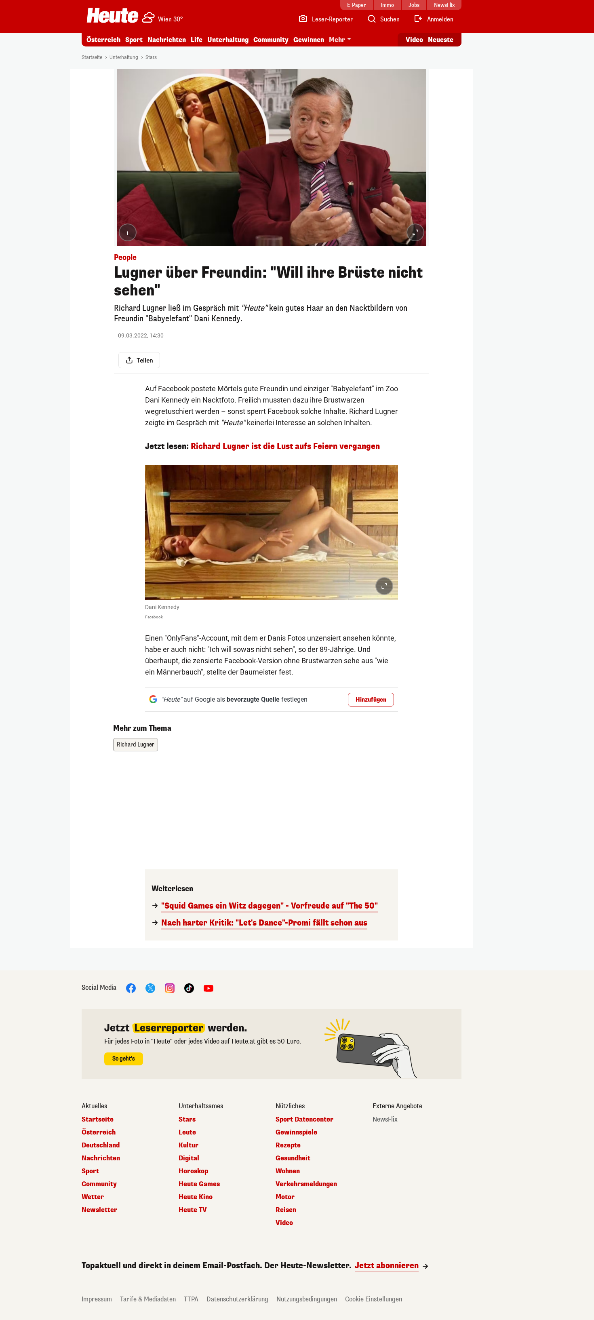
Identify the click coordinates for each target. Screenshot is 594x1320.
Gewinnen (308, 40)
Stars (151, 57)
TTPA (191, 1299)
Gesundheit (293, 1158)
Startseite (92, 57)
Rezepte (288, 1145)
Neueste (440, 40)
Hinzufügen (371, 700)
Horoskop (193, 1171)
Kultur (188, 1145)
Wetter (93, 1197)
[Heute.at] (112, 15)
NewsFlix (385, 1119)
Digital (189, 1158)
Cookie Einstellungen (373, 1299)
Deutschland (101, 1145)
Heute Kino (196, 1197)
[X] (150, 988)
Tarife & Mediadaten (148, 1299)
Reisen (286, 1210)
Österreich (103, 40)
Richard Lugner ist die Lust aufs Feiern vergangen (285, 446)
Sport (134, 40)
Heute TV (193, 1210)
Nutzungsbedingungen (306, 1299)
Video (414, 40)
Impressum (97, 1299)
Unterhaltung (228, 40)
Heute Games (199, 1184)
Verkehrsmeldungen (306, 1184)
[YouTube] (208, 988)
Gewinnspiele (296, 1132)
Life (196, 40)
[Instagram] (170, 988)
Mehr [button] (337, 40)
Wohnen (288, 1171)
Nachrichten (101, 1158)
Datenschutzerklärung (237, 1299)
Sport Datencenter (304, 1119)
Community (271, 40)
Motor (285, 1197)
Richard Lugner (135, 745)
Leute (187, 1132)
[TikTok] (189, 988)
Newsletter (99, 1210)
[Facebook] (131, 988)
